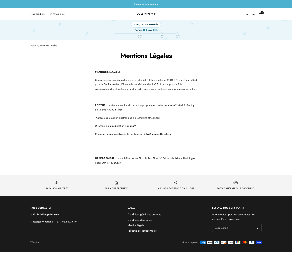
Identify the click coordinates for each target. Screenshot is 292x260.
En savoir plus (56, 14)
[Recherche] (247, 14)
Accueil (34, 45)
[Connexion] (253, 14)
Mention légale (136, 225)
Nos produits (37, 14)
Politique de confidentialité (142, 230)
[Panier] (260, 13)
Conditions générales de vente (144, 214)
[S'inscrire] (257, 228)
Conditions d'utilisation (140, 220)
